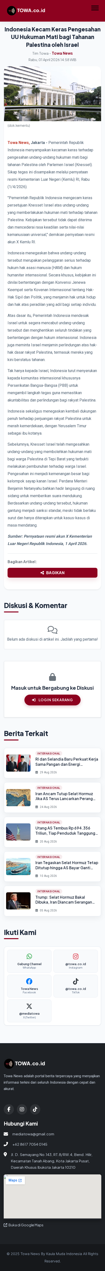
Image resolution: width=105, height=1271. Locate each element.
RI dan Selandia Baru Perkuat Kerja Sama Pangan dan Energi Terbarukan (66, 762)
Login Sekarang (55, 700)
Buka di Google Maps (25, 1225)
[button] (95, 7)
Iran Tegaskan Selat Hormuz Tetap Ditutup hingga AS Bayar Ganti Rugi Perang (66, 865)
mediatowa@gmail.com (33, 1133)
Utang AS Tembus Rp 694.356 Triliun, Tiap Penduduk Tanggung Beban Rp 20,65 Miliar (65, 831)
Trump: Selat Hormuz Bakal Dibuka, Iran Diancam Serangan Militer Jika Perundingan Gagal (63, 900)
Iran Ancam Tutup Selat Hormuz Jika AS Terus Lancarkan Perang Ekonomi (64, 796)
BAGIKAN (55, 572)
